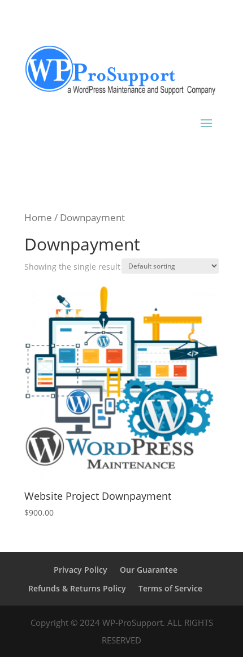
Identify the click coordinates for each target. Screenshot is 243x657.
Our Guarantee (148, 569)
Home (38, 217)
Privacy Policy (80, 569)
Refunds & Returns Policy (77, 588)
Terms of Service (170, 588)
